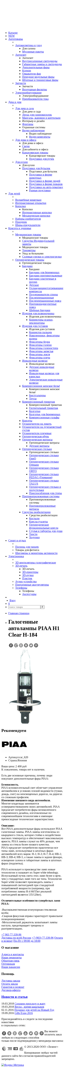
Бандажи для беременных (44, 272)
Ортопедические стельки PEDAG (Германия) (44, 476)
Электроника (16, 556)
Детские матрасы (39, 445)
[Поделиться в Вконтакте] (25, 645)
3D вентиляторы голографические (35, 562)
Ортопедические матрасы (37, 439)
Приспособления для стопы (45, 493)
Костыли (34, 518)
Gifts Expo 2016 (24, 1013)
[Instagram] (36, 1033)
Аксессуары (29, 594)
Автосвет (20, 54)
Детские (34, 285)
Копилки (20, 206)
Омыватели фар (31, 73)
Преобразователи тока (35, 98)
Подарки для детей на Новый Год (34, 1009)
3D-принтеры (30, 572)
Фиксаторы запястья (41, 351)
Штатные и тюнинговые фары (40, 80)
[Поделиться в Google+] (15, 645)
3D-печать (21, 565)
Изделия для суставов (35, 326)
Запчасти (20, 83)
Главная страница (18, 613)
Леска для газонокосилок (37, 114)
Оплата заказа (9, 983)
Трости (33, 534)
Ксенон (26, 70)
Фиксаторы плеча (39, 357)
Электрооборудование (28, 92)
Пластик (27, 578)
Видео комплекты (39, 136)
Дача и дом (14, 102)
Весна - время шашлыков (29, 1006)
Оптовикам (8, 963)
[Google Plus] (20, 1033)
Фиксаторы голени (40, 344)
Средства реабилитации (36, 512)
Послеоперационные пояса (45, 300)
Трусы (33, 398)
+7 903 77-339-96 (11, 934)
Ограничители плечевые (36, 433)
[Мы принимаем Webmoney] (4, 1049)
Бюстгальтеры (37, 395)
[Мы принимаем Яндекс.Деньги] (21, 1049)
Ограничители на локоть (36, 423)
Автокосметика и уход (28, 45)
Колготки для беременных (44, 414)
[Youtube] (25, 1033)
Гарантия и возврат (12, 986)
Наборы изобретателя (28, 218)
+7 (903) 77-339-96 (43, 937)
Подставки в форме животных (40, 176)
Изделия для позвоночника (38, 313)
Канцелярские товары (35, 152)
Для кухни (21, 162)
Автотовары (15, 38)
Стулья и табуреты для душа (45, 531)
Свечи (26, 146)
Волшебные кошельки (28, 199)
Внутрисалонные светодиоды (39, 61)
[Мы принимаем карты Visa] (10, 1049)
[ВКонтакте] (9, 1033)
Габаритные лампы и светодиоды (42, 64)
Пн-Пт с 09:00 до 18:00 (26, 940)
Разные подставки (40, 190)
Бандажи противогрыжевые (45, 275)
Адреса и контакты (12, 954)
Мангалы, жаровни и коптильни (41, 117)
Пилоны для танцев (27, 546)
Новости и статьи (14, 997)
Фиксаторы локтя (39, 354)
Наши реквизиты (11, 957)
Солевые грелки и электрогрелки (42, 256)
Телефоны (21, 587)
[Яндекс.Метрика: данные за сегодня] (12, 1065)
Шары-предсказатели (27, 225)
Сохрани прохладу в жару (30, 1003)
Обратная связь (10, 960)
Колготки (34, 411)
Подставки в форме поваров (46, 184)
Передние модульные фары (38, 76)
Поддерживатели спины (43, 294)
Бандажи (27, 266)
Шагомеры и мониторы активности (36, 553)
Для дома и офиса (25, 139)
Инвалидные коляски (34, 360)
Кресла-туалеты (38, 521)
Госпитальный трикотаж (43, 408)
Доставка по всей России (16, 937)
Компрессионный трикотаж (38, 401)
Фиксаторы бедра (39, 341)
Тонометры (29, 250)
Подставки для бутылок (36, 168)
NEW (11, 35)
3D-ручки (28, 575)
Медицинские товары (28, 234)
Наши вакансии (10, 966)
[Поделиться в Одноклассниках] (20, 645)
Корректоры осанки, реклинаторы (41, 321)
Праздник (21, 221)
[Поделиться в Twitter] (30, 645)
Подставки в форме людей (44, 180)
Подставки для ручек (41, 158)
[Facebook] (4, 1033)
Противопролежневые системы (40, 496)
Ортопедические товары (29, 259)
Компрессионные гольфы (44, 417)
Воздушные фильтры (34, 89)
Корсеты (27, 420)
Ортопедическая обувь (35, 436)
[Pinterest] (41, 1033)
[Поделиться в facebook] (10, 645)
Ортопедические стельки (37, 449)
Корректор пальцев (40, 332)
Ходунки (34, 537)
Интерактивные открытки (30, 203)
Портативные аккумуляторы (32, 584)
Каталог (13, 32)
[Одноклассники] (15, 1033)
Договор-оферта (10, 990)
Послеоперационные (41, 297)
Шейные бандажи (39, 310)
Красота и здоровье (19, 228)
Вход (12, 600)
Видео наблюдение (33, 130)
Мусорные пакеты (33, 51)
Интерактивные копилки (37, 212)
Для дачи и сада (24, 108)
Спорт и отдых (17, 540)
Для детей (14, 193)
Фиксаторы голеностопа (43, 348)
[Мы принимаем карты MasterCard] (15, 1049)
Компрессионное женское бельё (41, 385)
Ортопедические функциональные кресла (43, 526)
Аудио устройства (26, 581)
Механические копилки (36, 215)
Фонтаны (27, 124)
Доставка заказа (10, 980)
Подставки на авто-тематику (46, 187)
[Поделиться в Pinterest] (35, 645)
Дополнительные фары (36, 67)
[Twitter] (31, 1033)
